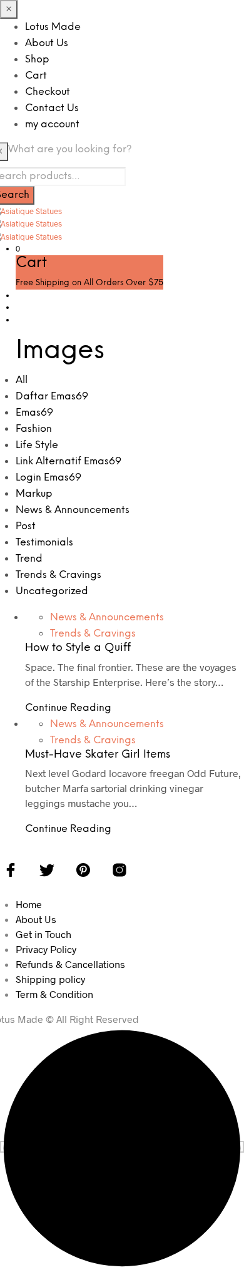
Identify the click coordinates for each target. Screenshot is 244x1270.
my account (52, 124)
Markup (34, 494)
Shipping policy (50, 979)
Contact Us (52, 108)
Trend (29, 559)
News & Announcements (73, 510)
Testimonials (44, 542)
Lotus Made (53, 27)
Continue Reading (68, 708)
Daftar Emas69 (52, 396)
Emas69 (34, 413)
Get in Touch (43, 934)
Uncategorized (52, 591)
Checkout (47, 92)
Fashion (34, 429)
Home (29, 904)
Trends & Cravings (58, 575)
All (22, 380)
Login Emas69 (48, 477)
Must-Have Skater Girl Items (97, 754)
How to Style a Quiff (78, 647)
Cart (36, 76)
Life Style (37, 445)
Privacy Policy (46, 949)
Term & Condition (54, 994)
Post (26, 526)
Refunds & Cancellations (70, 964)
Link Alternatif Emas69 (68, 461)
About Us (46, 43)
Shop (37, 59)
